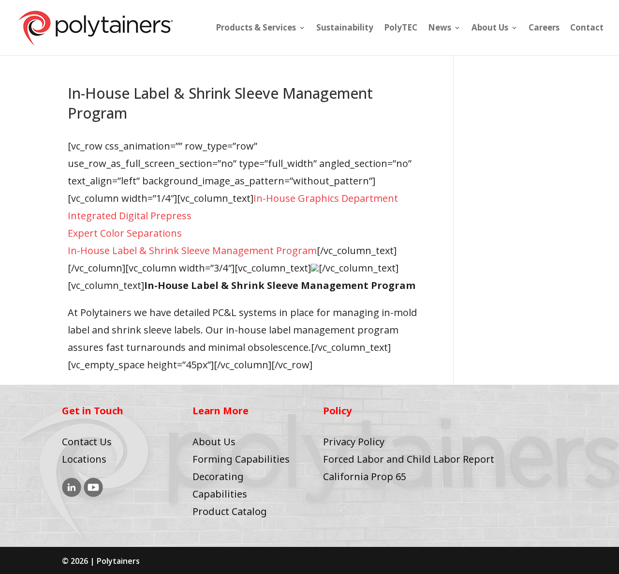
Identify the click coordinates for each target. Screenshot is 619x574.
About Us (490, 28)
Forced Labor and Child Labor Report (408, 459)
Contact (587, 28)
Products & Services (256, 28)
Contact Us (87, 441)
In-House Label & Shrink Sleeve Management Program (192, 250)
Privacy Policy (353, 441)
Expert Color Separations (125, 233)
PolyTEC (400, 28)
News (439, 28)
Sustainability (344, 28)
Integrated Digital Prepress (130, 215)
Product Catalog (229, 511)
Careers (544, 28)
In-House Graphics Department (325, 198)
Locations (84, 459)
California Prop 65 (364, 476)
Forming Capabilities (241, 459)
